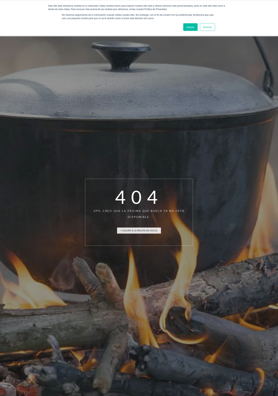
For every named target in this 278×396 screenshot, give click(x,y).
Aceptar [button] (190, 27)
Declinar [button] (207, 27)
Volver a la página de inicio (139, 230)
